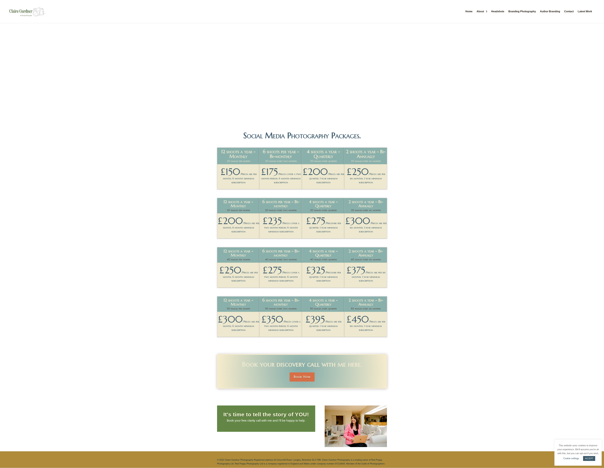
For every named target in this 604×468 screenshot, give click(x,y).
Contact (569, 11)
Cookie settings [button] (571, 458)
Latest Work (585, 11)
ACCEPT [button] (589, 458)
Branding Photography (522, 11)
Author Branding (550, 11)
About (480, 11)
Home (469, 11)
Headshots (497, 11)
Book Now (302, 377)
